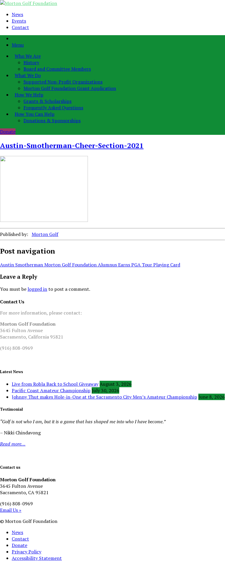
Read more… (12, 444)
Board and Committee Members (57, 69)
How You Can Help (34, 114)
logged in (37, 289)
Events (19, 21)
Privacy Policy (26, 551)
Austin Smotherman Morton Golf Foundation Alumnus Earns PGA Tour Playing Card (90, 264)
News (17, 14)
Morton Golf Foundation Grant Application (69, 88)
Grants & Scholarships (47, 101)
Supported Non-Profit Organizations (63, 82)
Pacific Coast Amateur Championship (51, 390)
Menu (18, 45)
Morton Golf (45, 234)
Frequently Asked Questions (53, 107)
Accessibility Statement (37, 558)
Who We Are (28, 56)
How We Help (29, 94)
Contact (20, 27)
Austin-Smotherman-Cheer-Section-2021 (72, 145)
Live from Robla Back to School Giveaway (55, 384)
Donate (8, 131)
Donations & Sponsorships (52, 120)
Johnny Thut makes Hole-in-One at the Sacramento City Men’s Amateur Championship (104, 397)
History (31, 62)
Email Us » (10, 510)
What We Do (28, 75)
